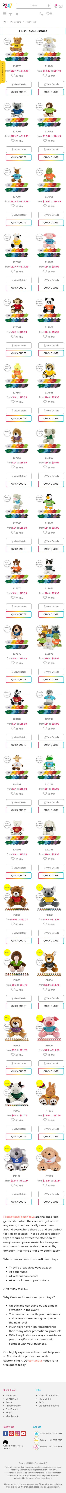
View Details (20, 84)
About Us (11, 1395)
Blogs (9, 1412)
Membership (12, 1416)
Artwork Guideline (48, 1395)
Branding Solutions (49, 1405)
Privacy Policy (13, 1405)
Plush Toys (31, 22)
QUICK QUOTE (18, 92)
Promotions (15, 22)
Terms (9, 1402)
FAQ (41, 1402)
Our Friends (12, 1409)
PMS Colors (45, 1398)
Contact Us (12, 1398)
